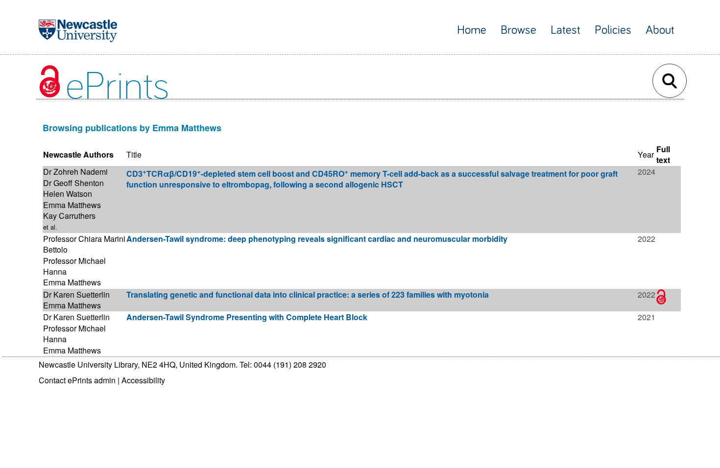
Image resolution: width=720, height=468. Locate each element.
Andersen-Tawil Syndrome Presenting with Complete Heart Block (246, 317)
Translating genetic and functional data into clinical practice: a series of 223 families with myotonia (307, 294)
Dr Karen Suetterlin (76, 294)
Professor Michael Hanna (74, 266)
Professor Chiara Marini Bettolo (84, 244)
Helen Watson (67, 193)
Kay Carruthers (69, 215)
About (660, 30)
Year (646, 154)
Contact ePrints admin (77, 380)
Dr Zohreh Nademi (75, 171)
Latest (565, 30)
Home (471, 30)
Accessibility (143, 380)
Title (134, 154)
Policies (613, 30)
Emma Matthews (72, 205)
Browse (518, 30)
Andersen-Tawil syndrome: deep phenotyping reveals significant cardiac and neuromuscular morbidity (316, 238)
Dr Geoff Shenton (73, 182)
